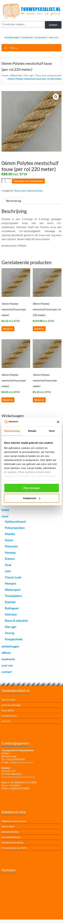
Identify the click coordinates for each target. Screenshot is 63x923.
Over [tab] (52, 430)
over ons (53, 37)
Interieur (11, 614)
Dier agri (10, 627)
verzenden (41, 37)
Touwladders (13, 596)
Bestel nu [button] (8, 328)
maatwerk (8, 659)
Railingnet (12, 608)
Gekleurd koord (15, 521)
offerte (6, 652)
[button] (56, 97)
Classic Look (13, 577)
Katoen (10, 558)
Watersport (12, 589)
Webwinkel (16, 75)
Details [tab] (32, 430)
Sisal (8, 565)
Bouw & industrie (16, 620)
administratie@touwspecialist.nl (18, 776)
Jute (8, 571)
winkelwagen (12, 37)
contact (7, 672)
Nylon (9, 540)
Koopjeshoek (14, 639)
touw (5, 516)
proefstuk (27, 37)
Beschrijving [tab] (13, 200)
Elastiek (10, 602)
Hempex (10, 583)
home (5, 510)
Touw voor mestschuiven (48, 75)
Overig (9, 633)
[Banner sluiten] (58, 422)
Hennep (10, 552)
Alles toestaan (31, 488)
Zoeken (53, 24)
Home (5, 75)
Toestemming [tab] (12, 430)
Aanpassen (29, 498)
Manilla (10, 534)
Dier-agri (29, 75)
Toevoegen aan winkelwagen (28, 181)
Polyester (11, 546)
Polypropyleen (15, 528)
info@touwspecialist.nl (21, 762)
